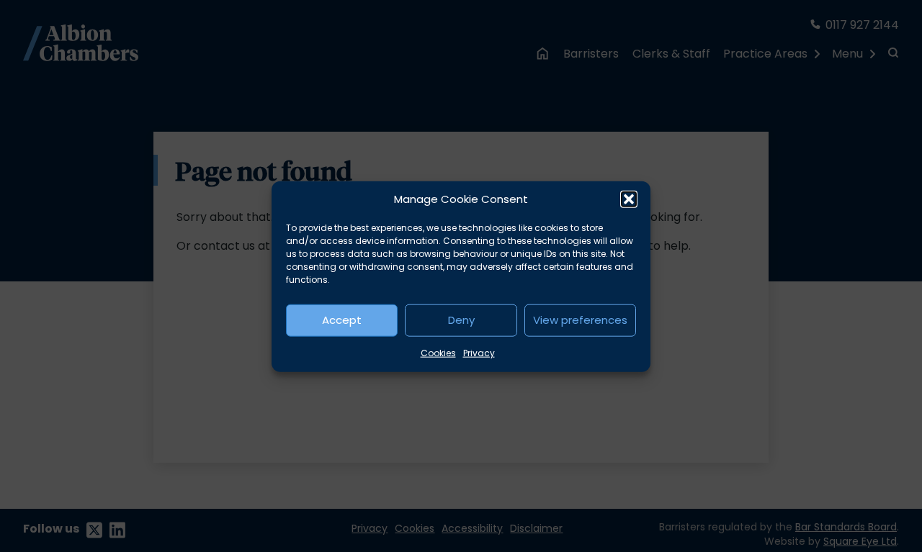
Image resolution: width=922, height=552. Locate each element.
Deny (461, 319)
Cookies (438, 352)
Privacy (479, 352)
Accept (342, 319)
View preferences (580, 319)
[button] (629, 199)
